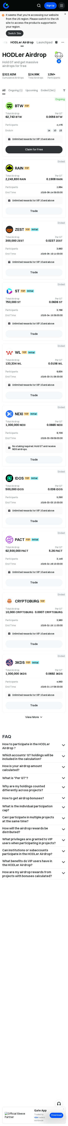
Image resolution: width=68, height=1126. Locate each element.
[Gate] (6, 6)
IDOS (19, 478)
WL (18, 352)
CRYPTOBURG (27, 601)
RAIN (19, 168)
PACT (20, 539)
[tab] (22, 42)
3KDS (20, 662)
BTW (19, 105)
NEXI (19, 413)
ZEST (19, 229)
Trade (34, 211)
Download (56, 1115)
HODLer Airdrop (22, 42)
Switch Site (14, 33)
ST (17, 291)
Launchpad (45, 42)
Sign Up (50, 5)
